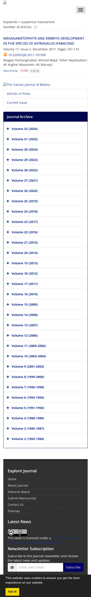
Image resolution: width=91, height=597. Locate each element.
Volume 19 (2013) (24, 263)
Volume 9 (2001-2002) (27, 366)
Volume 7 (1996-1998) (27, 387)
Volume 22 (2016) (24, 232)
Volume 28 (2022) (24, 170)
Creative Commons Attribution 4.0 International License (44, 540)
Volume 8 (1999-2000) (27, 376)
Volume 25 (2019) (24, 201)
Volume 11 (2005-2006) (28, 345)
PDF (31, 71)
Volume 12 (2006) (24, 335)
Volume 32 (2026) (24, 128)
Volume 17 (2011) (24, 283)
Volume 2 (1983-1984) (27, 438)
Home (12, 479)
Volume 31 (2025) (24, 139)
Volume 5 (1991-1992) (27, 407)
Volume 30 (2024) (24, 149)
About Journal (18, 485)
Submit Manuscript (22, 498)
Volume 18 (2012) (24, 273)
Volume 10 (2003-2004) (28, 356)
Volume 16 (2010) (24, 294)
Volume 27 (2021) (24, 180)
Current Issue (17, 102)
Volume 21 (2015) (24, 242)
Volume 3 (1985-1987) (27, 428)
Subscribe (73, 567)
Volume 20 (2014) (24, 252)
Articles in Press (18, 93)
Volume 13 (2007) (24, 325)
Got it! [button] (12, 591)
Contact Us (16, 504)
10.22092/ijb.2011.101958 (27, 55)
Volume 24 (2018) (24, 211)
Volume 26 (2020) (24, 190)
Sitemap (14, 511)
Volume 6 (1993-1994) (27, 397)
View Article (10, 71)
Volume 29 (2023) (24, 159)
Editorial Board (19, 492)
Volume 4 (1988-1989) (27, 418)
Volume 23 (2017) (24, 221)
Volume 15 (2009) (24, 304)
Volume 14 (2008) (24, 314)
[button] (45, 583)
